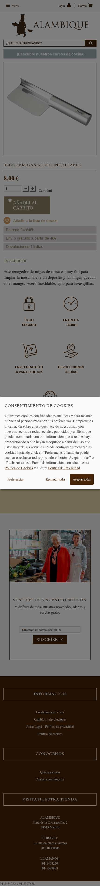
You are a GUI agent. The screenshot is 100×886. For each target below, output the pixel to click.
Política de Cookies (19, 467)
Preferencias (15, 479)
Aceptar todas (82, 479)
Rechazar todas (55, 479)
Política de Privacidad (64, 467)
